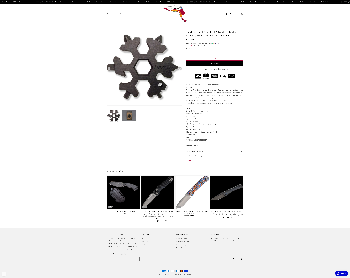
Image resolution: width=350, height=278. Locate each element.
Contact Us (237, 241)
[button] (115, 14)
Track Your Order (147, 245)
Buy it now (215, 63)
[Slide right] (179, 68)
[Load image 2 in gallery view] (129, 116)
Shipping (189, 45)
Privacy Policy (181, 245)
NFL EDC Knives (166, 274)
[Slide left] (109, 68)
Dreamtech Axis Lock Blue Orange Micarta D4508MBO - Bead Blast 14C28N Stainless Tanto (192, 212)
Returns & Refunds (182, 241)
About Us (145, 241)
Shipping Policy (181, 238)
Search (144, 238)
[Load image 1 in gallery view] (114, 116)
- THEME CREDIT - (175, 274)
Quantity (189, 48)
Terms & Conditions (183, 248)
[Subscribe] (137, 259)
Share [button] (190, 161)
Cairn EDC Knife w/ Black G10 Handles (123, 211)
